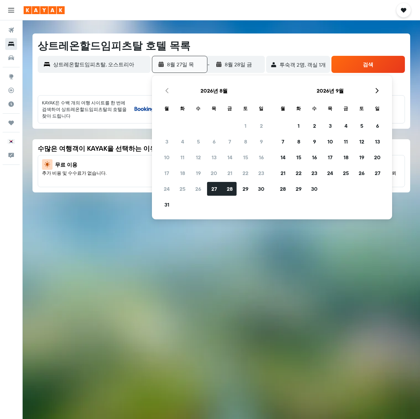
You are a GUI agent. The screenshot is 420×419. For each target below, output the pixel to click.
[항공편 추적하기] (11, 90)
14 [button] (229, 157)
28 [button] (230, 189)
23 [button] (261, 173)
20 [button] (214, 173)
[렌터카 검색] (11, 57)
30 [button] (261, 189)
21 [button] (229, 173)
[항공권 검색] (11, 30)
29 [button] (245, 189)
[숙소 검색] (11, 44)
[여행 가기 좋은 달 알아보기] (11, 104)
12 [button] (198, 157)
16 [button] (261, 157)
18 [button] (182, 173)
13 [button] (214, 157)
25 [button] (182, 189)
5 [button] (198, 141)
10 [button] (167, 157)
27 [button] (214, 189)
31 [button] (166, 204)
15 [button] (245, 157)
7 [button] (229, 141)
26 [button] (198, 189)
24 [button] (167, 189)
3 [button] (166, 141)
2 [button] (261, 125)
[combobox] (100, 64)
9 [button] (261, 141)
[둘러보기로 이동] (11, 76)
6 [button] (214, 141)
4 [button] (182, 141)
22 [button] (245, 173)
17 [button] (166, 173)
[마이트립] (11, 122)
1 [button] (245, 125)
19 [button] (198, 173)
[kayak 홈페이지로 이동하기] (44, 10)
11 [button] (182, 157)
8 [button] (245, 141)
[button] (11, 10)
